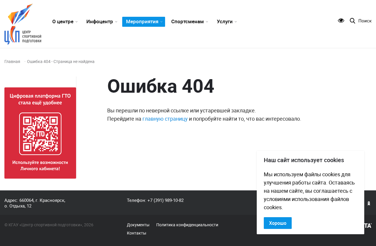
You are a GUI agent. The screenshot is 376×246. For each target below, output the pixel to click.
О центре (62, 21)
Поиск (365, 21)
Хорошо (277, 223)
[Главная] (22, 24)
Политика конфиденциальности (187, 224)
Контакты (136, 233)
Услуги (225, 21)
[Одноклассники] (369, 203)
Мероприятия (142, 21)
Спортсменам (187, 21)
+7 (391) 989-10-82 (165, 200)
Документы (138, 224)
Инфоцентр (99, 21)
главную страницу (165, 118)
